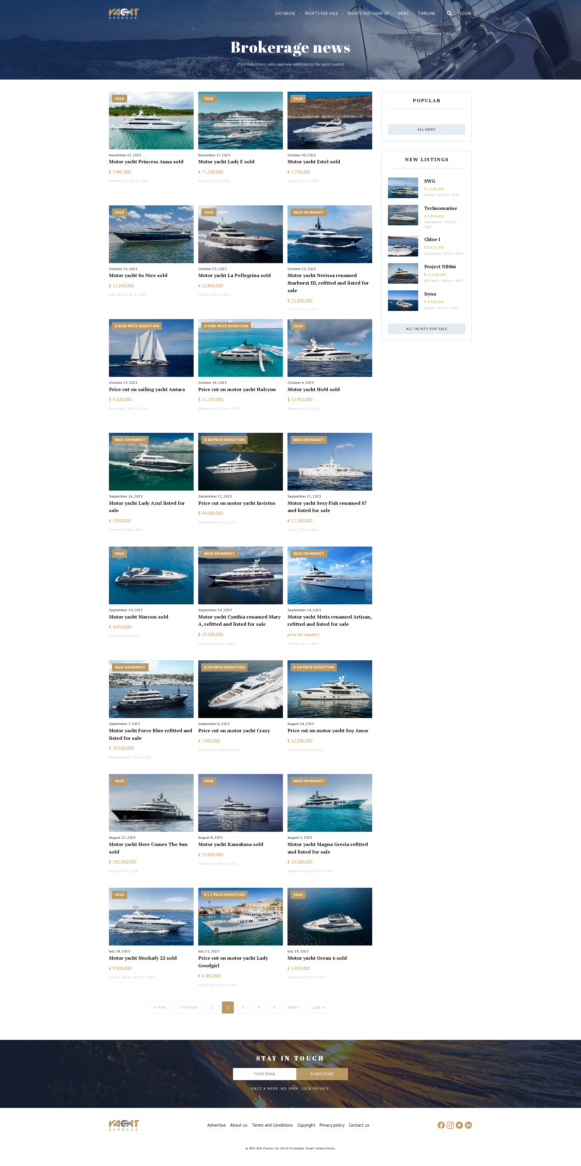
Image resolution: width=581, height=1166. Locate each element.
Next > (294, 1007)
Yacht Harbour (124, 14)
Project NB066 (440, 266)
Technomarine (440, 208)
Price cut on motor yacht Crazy (234, 730)
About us (239, 1125)
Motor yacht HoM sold (313, 389)
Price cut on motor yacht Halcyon (237, 389)
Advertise (216, 1125)
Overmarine (433, 222)
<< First (159, 1007)
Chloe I (432, 239)
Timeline (427, 13)
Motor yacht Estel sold (313, 161)
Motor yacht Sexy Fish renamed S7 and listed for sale (327, 507)
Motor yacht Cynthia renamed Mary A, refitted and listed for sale (239, 620)
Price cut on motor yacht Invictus (236, 503)
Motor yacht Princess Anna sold (146, 161)
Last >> (319, 1007)
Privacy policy (332, 1125)
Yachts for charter (368, 13)
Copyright (306, 1125)
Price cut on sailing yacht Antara (147, 389)
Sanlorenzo (432, 253)
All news (427, 129)
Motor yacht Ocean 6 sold (317, 958)
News (403, 13)
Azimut (429, 195)
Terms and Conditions (272, 1125)
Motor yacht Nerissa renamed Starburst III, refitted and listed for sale (328, 283)
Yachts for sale (321, 13)
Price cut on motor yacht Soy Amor (328, 730)
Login (465, 13)
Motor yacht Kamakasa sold (230, 844)
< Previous (188, 1007)
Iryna (430, 294)
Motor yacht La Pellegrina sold (234, 275)
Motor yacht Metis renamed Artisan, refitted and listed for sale (329, 620)
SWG (429, 181)
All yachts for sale (426, 328)
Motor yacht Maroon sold (138, 616)
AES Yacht (431, 281)
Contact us (359, 1125)
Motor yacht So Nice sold (138, 275)
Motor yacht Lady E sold (226, 161)
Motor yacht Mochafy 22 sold (143, 958)
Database (285, 13)
